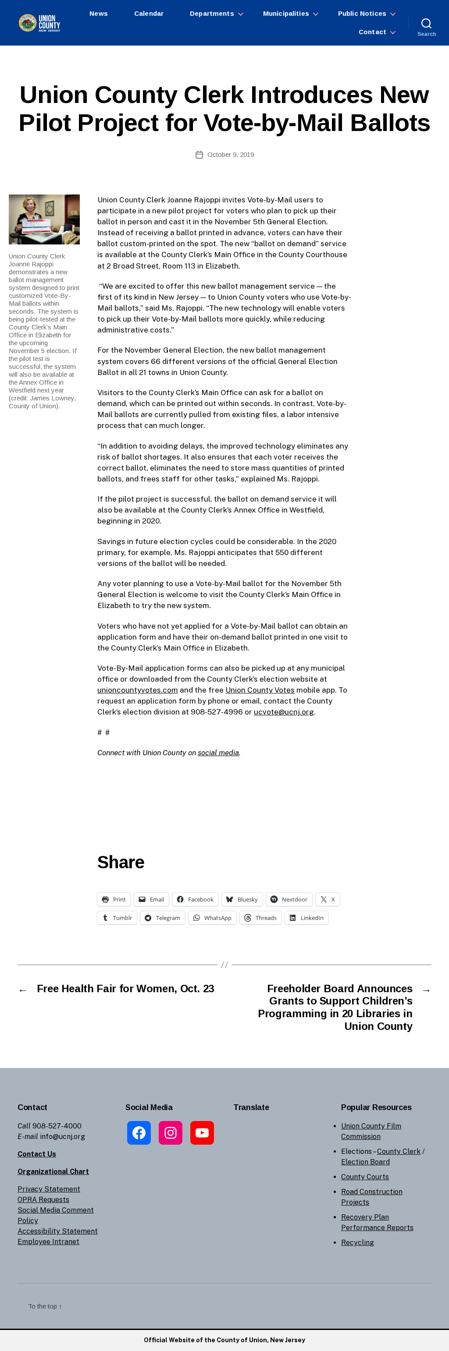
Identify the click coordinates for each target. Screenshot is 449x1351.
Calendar (149, 13)
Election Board (365, 1162)
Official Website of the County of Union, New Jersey (224, 1340)
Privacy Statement (49, 1189)
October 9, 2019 (230, 154)
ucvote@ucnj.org (284, 711)
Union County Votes (260, 690)
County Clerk (398, 1151)
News (98, 13)
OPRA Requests (43, 1199)
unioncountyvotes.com (137, 690)
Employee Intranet (48, 1242)
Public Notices (362, 13)
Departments (212, 13)
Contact (372, 31)
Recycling (357, 1242)
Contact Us (37, 1154)
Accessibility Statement (58, 1231)
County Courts (365, 1177)
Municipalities (286, 13)
